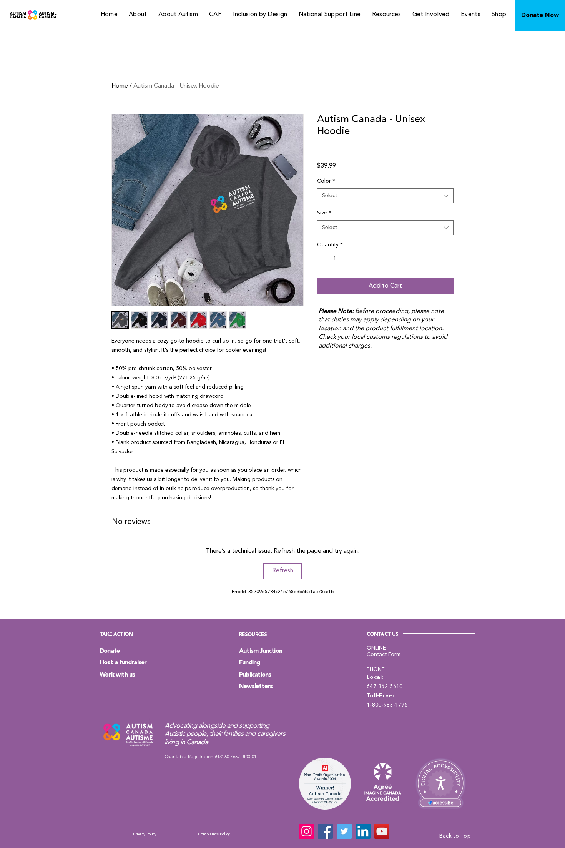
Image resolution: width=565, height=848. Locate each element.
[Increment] (346, 259)
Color (326, 181)
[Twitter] (344, 831)
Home (119, 86)
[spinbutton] (335, 259)
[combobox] (385, 195)
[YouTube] (381, 831)
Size (324, 213)
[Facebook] (325, 831)
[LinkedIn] (363, 831)
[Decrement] (323, 259)
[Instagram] (306, 831)
